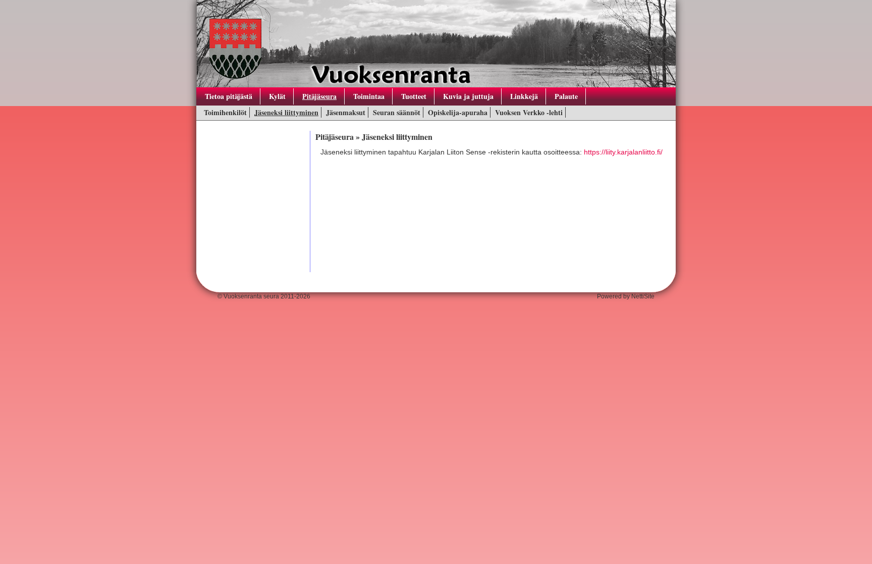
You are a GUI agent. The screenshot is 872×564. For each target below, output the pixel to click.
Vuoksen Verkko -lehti (529, 112)
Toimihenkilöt (225, 112)
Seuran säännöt (396, 112)
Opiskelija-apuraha (457, 112)
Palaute (566, 96)
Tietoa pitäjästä (228, 96)
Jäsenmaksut (345, 112)
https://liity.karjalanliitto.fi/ (623, 152)
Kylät (277, 96)
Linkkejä (524, 96)
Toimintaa (369, 96)
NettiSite (643, 296)
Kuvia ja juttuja (468, 96)
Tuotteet (413, 96)
